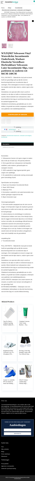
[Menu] (2, 2)
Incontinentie (18, 8)
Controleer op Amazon (17, 114)
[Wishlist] (29, 2)
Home (3, 8)
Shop (9, 8)
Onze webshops (5, 454)
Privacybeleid (4, 463)
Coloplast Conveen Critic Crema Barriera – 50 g (24, 323)
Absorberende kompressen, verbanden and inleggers (16, 10)
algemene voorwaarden (7, 466)
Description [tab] (6, 144)
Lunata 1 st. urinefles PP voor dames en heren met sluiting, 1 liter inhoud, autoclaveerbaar (9, 383)
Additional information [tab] (8, 147)
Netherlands (12, 129)
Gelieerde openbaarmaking (8, 468)
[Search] (26, 2)
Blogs (2, 451)
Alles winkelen (5, 449)
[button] (33, 21)
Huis (2, 446)
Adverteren (4, 456)
